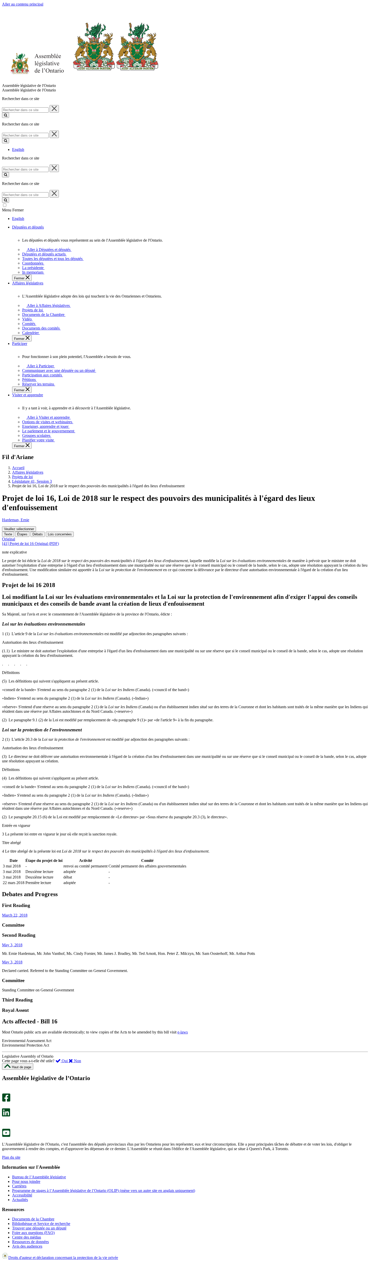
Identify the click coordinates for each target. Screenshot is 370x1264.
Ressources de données (30, 1242)
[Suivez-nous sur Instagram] (5, 1091)
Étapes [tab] (22, 534)
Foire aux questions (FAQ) (33, 1232)
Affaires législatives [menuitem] (27, 283)
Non (77, 1061)
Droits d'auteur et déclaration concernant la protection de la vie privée (63, 1257)
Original (8, 539)
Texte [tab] (8, 534)
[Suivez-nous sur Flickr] (5, 1126)
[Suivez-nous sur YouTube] (6, 1135)
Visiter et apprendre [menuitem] (27, 395)
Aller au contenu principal (22, 4)
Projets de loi (22, 477)
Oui (65, 1061)
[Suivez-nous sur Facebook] (6, 1100)
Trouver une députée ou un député (39, 1228)
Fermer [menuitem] (19, 278)
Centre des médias (26, 1237)
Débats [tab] (37, 534)
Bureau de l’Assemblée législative (39, 1177)
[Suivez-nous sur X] (4, 1106)
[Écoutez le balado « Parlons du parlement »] (4, 1122)
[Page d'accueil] (80, 81)
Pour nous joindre (26, 1181)
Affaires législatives (27, 472)
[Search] (5, 115)
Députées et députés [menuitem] (28, 227)
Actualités (20, 1199)
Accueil (18, 468)
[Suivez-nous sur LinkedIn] (6, 1115)
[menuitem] (48, 249)
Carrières (19, 1186)
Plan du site (11, 1157)
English (18, 149)
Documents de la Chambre (33, 1219)
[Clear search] (54, 109)
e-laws (182, 1032)
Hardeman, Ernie (15, 520)
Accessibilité (22, 1195)
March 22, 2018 (14, 915)
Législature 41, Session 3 (32, 481)
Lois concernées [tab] (60, 534)
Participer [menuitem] (19, 343)
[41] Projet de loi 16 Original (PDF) (30, 543)
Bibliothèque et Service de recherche (41, 1223)
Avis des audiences (27, 1246)
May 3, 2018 (12, 945)
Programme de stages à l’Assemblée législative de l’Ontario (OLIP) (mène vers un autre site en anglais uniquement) (103, 1190)
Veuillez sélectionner (19, 529)
